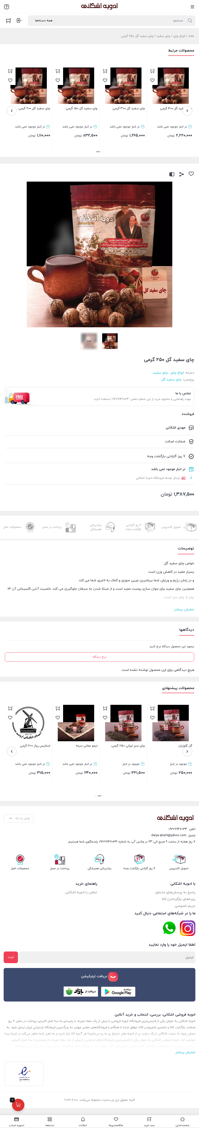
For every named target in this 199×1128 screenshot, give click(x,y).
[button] (102, 151)
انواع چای (179, 36)
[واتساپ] (169, 928)
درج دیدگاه (99, 657)
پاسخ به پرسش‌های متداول (175, 892)
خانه (191, 36)
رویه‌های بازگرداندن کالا (178, 899)
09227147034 (177, 829)
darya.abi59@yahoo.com (168, 835)
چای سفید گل (171, 379)
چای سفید (163, 36)
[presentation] (187, 111)
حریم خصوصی (185, 906)
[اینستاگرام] (187, 928)
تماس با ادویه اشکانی (81, 892)
